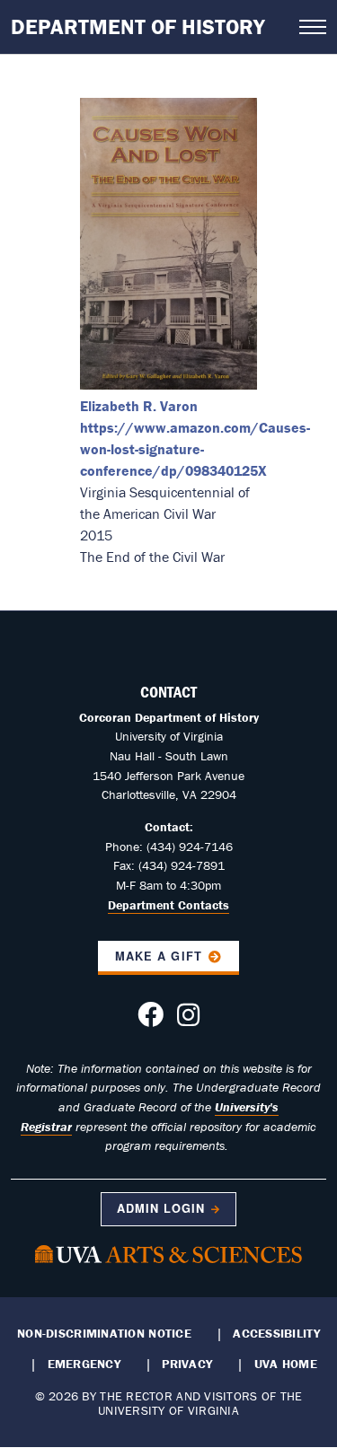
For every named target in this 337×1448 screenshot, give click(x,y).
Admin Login (161, 1208)
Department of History (138, 26)
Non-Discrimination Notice (104, 1333)
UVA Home (285, 1363)
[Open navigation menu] (312, 26)
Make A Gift (158, 956)
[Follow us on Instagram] (188, 1020)
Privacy (187, 1363)
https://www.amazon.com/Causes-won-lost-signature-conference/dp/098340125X (195, 448)
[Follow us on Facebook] (150, 1020)
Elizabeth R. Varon (139, 406)
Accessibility (276, 1333)
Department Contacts (168, 905)
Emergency (84, 1363)
